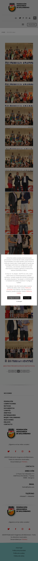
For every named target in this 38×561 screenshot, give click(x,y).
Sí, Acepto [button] (19, 301)
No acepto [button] (27, 298)
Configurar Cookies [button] (13, 298)
